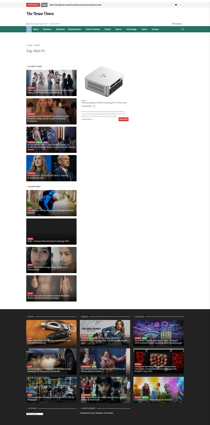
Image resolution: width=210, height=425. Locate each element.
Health (108, 29)
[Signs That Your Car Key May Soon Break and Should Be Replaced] (51, 333)
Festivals (138, 338)
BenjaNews (99, 413)
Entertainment (74, 29)
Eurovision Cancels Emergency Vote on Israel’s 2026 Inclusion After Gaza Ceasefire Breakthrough (158, 341)
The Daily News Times (87, 413)
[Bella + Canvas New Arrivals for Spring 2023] (51, 231)
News (35, 29)
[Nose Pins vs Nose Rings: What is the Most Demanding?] (51, 260)
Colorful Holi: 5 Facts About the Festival (153, 399)
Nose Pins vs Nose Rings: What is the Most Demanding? (47, 268)
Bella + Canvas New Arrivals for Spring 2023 (48, 241)
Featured (39, 142)
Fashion (30, 239)
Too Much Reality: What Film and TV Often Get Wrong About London (103, 370)
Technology (131, 29)
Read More (123, 119)
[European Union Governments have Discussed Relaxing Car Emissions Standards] (51, 361)
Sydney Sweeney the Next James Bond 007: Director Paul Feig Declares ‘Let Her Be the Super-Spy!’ (104, 340)
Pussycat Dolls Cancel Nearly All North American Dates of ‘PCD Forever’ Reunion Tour (50, 91)
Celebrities (31, 88)
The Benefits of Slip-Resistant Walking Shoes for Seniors (50, 211)
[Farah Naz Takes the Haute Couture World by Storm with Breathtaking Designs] (51, 288)
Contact (155, 29)
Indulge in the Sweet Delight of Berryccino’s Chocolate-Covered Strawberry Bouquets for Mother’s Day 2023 (155, 368)
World (45, 142)
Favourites (178, 24)
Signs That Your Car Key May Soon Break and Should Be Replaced (48, 341)
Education (60, 29)
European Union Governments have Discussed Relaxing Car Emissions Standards (49, 370)
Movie (90, 335)
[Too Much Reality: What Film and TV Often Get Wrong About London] (105, 361)
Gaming (83, 100)
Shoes (30, 208)
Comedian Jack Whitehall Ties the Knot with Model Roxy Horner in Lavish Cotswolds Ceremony (48, 118)
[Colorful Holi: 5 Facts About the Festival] (158, 390)
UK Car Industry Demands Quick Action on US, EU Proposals (50, 398)
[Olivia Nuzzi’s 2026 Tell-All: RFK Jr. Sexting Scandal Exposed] (51, 168)
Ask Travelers (108, 413)
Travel (144, 29)
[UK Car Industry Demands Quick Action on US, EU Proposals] (51, 390)
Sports (118, 29)
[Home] (29, 29)
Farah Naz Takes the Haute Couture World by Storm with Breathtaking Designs (48, 296)
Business (47, 29)
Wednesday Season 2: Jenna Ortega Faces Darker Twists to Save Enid (103, 398)
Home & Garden (93, 29)
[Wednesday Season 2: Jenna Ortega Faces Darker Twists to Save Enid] (105, 390)
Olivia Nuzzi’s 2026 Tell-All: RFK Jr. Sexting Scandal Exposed (47, 176)
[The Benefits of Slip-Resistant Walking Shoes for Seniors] (51, 203)
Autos (30, 338)
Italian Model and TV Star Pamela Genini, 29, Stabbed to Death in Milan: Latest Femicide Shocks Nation (51, 147)
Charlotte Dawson (86, 119)
